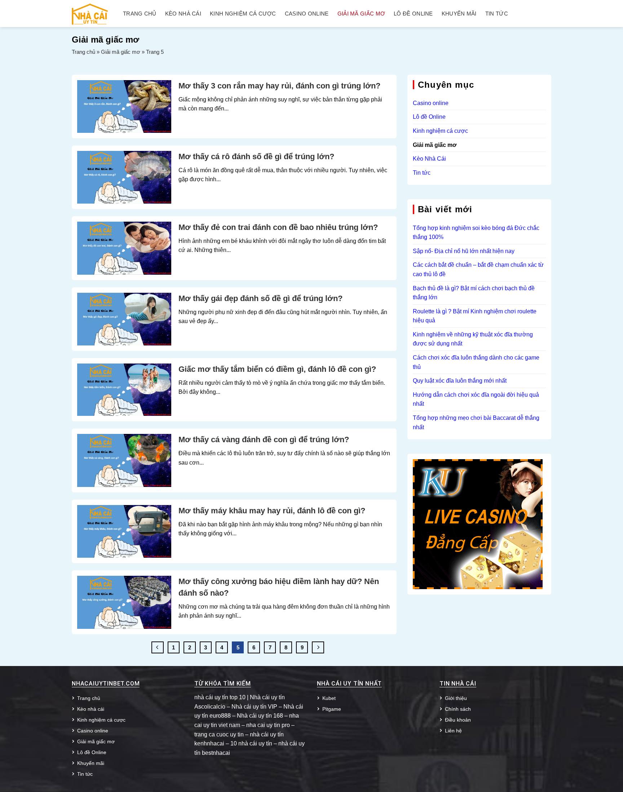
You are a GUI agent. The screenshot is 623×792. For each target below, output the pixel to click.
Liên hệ (453, 731)
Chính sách (458, 709)
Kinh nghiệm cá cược (243, 14)
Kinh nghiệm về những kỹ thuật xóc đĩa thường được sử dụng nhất (473, 339)
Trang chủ (139, 14)
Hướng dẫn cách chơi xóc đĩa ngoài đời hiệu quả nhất (476, 399)
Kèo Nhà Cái (429, 159)
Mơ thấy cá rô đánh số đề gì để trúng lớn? (256, 156)
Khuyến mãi (459, 14)
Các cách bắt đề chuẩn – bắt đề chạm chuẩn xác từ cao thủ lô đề (478, 269)
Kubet (329, 698)
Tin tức (496, 14)
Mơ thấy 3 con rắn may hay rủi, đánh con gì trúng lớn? (279, 85)
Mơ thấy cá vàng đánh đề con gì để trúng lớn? (263, 439)
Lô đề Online (413, 14)
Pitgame (331, 709)
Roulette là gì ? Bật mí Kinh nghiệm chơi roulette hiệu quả (474, 316)
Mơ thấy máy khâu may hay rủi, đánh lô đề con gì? (271, 510)
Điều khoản (458, 720)
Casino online (307, 14)
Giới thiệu (456, 698)
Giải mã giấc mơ (361, 14)
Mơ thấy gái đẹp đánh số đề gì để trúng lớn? (260, 298)
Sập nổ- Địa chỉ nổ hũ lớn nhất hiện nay (463, 251)
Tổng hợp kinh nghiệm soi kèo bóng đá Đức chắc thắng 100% (476, 232)
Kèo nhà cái (183, 14)
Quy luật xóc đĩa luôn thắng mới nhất (460, 381)
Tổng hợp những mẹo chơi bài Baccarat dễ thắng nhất (476, 422)
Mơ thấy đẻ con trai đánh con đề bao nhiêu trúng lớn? (278, 227)
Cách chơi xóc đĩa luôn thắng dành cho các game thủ (476, 362)
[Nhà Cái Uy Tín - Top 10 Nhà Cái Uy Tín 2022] (90, 13)
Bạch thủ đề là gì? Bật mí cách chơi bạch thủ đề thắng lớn (474, 293)
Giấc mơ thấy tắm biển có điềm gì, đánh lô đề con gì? (277, 369)
